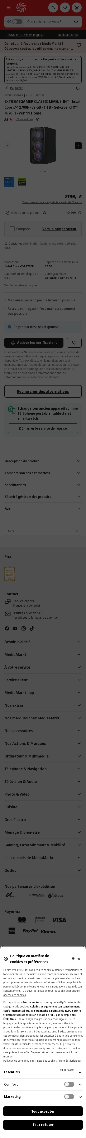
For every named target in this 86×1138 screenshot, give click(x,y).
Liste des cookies (47, 1060)
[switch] (69, 1084)
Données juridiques (70, 1060)
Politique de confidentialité (18, 1060)
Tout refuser (43, 1124)
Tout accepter (43, 1111)
